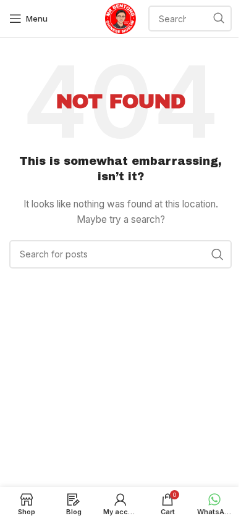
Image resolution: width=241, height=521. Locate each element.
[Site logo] (120, 17)
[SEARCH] (219, 18)
